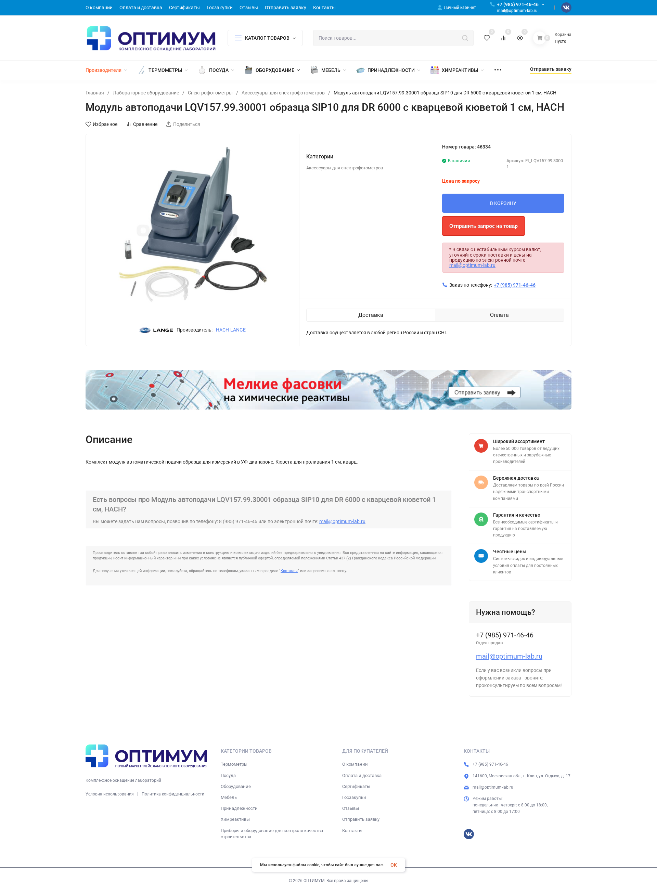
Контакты (289, 571)
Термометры (234, 764)
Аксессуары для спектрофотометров (283, 92)
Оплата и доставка (362, 775)
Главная (95, 92)
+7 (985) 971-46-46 (518, 4)
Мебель (229, 797)
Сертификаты (356, 786)
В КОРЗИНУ (503, 203)
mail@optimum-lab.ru (472, 265)
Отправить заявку (360, 819)
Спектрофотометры (210, 92)
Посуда (228, 775)
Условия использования (110, 794)
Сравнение (145, 124)
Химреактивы (235, 819)
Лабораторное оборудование (146, 92)
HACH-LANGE (231, 329)
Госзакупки (354, 797)
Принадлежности (239, 808)
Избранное (105, 124)
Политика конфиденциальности (173, 794)
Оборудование (236, 786)
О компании (355, 764)
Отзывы (350, 808)
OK (393, 865)
